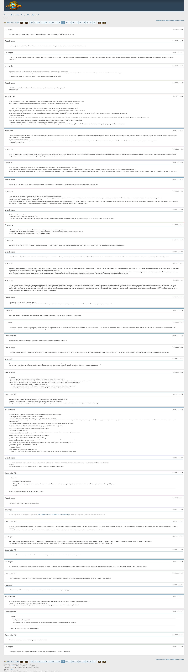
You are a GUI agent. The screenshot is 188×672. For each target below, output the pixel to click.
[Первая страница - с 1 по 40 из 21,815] (21, 22)
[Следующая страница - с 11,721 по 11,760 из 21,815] (99, 22)
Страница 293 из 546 (12, 22)
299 (84, 22)
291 (56, 22)
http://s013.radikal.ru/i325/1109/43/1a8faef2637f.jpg (54, 514)
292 (59, 22)
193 (31, 22)
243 (35, 22)
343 (91, 22)
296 (73, 22)
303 (87, 22)
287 (42, 22)
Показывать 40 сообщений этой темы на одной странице (170, 20)
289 (49, 22)
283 (38, 22)
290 (52, 22)
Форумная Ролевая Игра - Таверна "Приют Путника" (21, 15)
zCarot (11, 669)
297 (77, 22)
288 (45, 22)
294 (66, 22)
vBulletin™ (14, 666)
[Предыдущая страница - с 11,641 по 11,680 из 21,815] (26, 22)
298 (80, 22)
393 (94, 22)
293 (63, 22)
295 (70, 22)
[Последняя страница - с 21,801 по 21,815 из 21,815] (104, 22)
